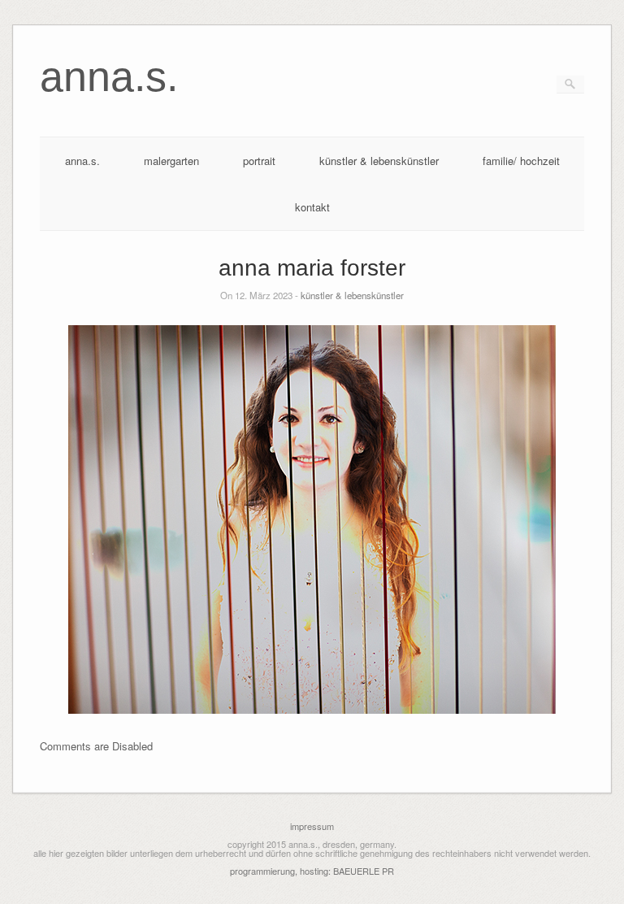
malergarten (171, 160)
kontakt (312, 207)
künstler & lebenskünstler (379, 160)
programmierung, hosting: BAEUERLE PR (312, 870)
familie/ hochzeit (521, 160)
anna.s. (82, 160)
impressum (312, 825)
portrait (259, 160)
